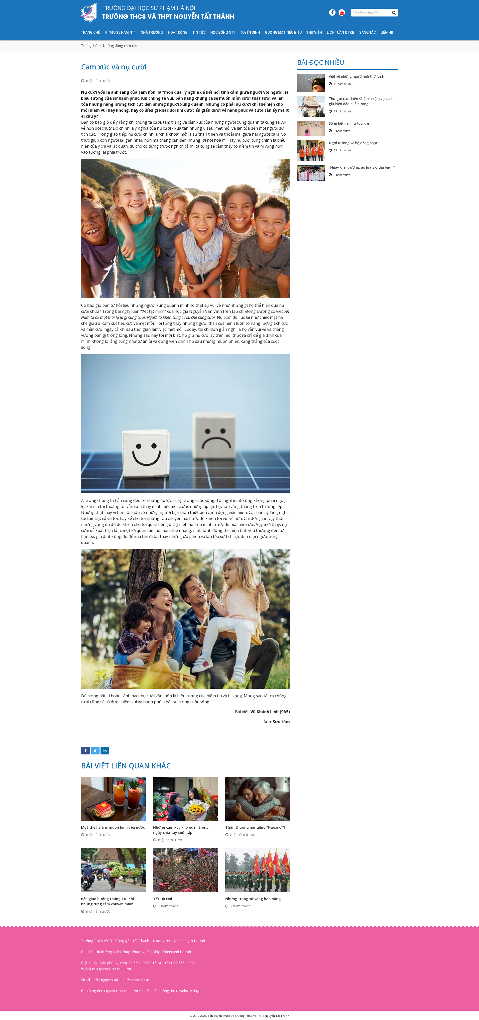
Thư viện (314, 32)
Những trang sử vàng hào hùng (253, 898)
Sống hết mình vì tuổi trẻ (349, 123)
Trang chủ (90, 32)
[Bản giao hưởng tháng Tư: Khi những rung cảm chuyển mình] (113, 869)
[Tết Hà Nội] (185, 869)
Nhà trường (152, 32)
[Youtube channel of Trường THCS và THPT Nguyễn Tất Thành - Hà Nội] (342, 12)
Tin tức (199, 32)
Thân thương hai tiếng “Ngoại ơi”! (255, 827)
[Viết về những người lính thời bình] (313, 83)
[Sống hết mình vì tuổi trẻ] (313, 128)
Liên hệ (386, 32)
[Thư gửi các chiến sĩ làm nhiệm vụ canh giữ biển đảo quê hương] (313, 106)
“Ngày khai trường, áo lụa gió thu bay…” (362, 167)
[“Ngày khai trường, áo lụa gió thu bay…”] (313, 173)
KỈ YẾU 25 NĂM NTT (120, 32)
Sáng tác (367, 32)
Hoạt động (178, 32)
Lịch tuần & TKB (340, 32)
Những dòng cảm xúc (120, 45)
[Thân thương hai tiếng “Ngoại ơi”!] (257, 798)
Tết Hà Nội (162, 898)
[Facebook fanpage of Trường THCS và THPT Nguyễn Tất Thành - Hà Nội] (332, 12)
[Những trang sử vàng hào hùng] (257, 869)
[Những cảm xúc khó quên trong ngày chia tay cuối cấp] (185, 798)
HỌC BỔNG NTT (222, 32)
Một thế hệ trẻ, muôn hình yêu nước (113, 827)
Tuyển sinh (250, 32)
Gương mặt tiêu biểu (283, 32)
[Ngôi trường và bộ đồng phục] (313, 150)
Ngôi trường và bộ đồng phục (353, 142)
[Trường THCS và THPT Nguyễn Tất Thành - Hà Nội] (89, 12)
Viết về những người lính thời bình (356, 76)
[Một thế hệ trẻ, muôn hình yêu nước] (113, 798)
